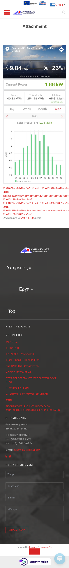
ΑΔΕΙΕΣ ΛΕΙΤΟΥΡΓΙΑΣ (18, 372)
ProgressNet (46, 547)
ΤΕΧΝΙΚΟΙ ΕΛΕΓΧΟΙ (17, 388)
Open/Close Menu (7, 12)
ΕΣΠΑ (9, 400)
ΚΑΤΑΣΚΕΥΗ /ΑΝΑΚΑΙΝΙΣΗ (21, 354)
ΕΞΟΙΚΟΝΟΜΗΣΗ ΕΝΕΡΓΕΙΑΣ (23, 360)
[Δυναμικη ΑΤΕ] (37, 12)
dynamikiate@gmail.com (27, 449)
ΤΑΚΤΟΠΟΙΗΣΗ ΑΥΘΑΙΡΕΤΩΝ (22, 366)
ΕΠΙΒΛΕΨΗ (12, 348)
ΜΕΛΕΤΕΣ (12, 342)
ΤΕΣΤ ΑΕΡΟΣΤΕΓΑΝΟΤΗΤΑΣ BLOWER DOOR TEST (31, 380)
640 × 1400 (27, 217)
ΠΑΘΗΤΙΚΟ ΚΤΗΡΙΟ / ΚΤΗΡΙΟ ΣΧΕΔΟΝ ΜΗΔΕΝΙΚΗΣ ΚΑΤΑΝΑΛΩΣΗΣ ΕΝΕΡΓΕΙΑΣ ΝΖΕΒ (33, 408)
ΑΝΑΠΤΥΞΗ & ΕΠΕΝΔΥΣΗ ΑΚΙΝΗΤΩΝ (27, 394)
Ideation (33, 547)
